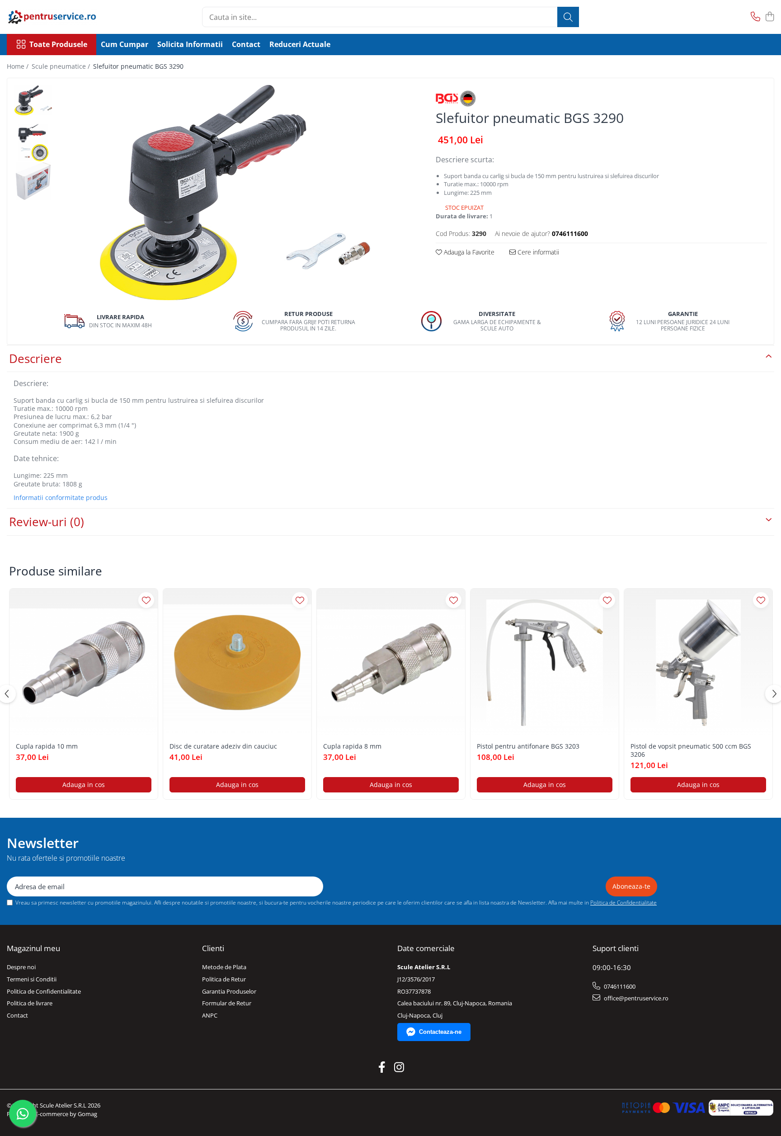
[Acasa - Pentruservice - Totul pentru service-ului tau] (52, 17)
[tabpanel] (235, 192)
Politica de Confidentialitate (623, 902)
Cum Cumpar (124, 44)
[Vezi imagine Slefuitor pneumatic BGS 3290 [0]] (33, 100)
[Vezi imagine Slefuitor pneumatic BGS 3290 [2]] (33, 181)
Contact (246, 44)
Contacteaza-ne (440, 1031)
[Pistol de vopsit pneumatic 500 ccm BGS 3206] (698, 663)
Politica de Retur (224, 979)
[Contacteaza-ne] (755, 17)
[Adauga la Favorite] (146, 600)
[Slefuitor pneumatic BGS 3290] (235, 192)
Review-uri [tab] (46, 522)
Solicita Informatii (190, 44)
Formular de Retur (226, 1003)
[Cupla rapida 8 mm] (391, 663)
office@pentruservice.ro (635, 998)
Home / (18, 66)
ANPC (209, 1015)
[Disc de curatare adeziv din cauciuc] (237, 663)
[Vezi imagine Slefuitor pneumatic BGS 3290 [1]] (33, 142)
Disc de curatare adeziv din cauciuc (223, 746)
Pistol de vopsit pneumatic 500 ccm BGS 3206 (690, 750)
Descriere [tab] (35, 358)
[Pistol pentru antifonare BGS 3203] (544, 663)
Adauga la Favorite (468, 252)
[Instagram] (399, 1067)
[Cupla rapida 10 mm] (83, 663)
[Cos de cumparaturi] (769, 17)
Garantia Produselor (229, 991)
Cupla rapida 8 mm (352, 746)
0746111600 (618, 986)
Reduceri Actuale (299, 44)
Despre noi (21, 967)
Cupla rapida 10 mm (47, 746)
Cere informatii (537, 252)
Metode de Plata (224, 967)
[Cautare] (568, 17)
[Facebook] (382, 1067)
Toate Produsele (58, 44)
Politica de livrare (29, 1003)
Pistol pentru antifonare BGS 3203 (528, 746)
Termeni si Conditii (31, 979)
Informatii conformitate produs (61, 498)
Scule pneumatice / (62, 66)
